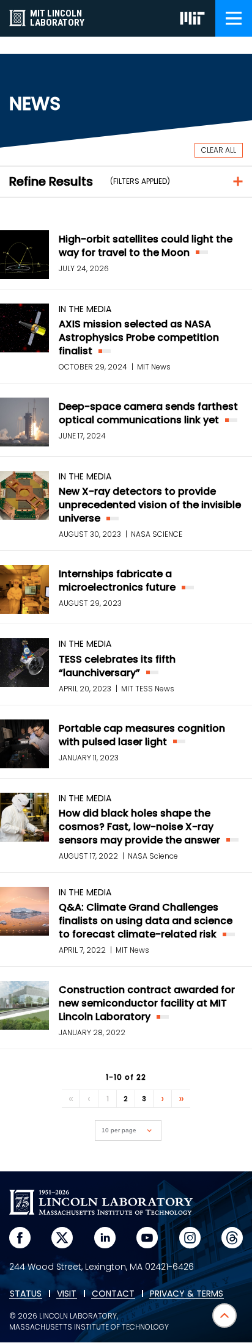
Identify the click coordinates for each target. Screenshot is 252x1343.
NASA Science (153, 856)
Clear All (218, 150)
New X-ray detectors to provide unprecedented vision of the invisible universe (150, 504)
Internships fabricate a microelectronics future (117, 580)
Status (26, 1294)
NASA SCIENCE (156, 534)
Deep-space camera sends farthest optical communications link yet (148, 413)
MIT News (154, 367)
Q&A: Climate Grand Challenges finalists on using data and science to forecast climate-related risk (145, 920)
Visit (66, 1294)
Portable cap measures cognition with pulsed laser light (142, 735)
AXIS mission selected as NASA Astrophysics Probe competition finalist (139, 337)
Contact (113, 1294)
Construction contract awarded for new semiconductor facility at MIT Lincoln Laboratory (147, 1003)
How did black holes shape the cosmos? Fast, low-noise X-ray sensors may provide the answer (139, 826)
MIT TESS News (147, 688)
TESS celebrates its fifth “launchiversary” (117, 666)
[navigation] (233, 18)
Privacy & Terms (186, 1294)
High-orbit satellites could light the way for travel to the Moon (145, 246)
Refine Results (51, 181)
